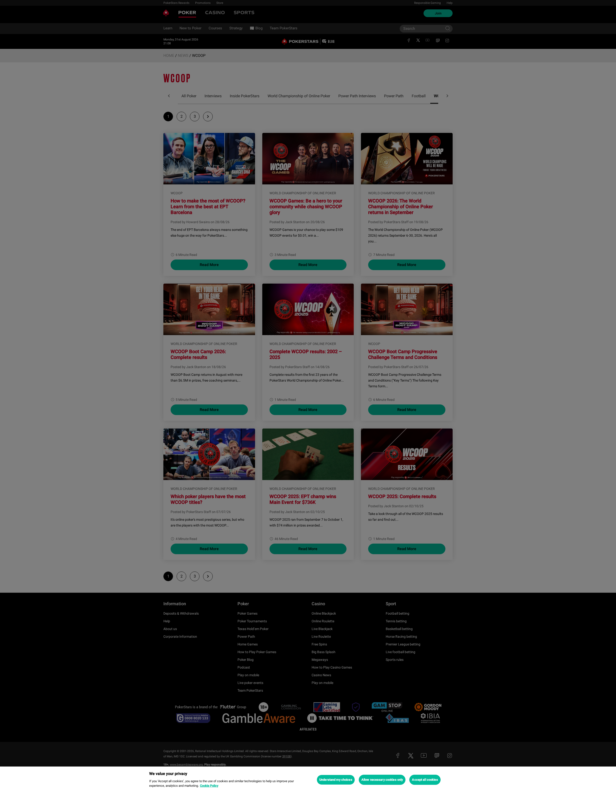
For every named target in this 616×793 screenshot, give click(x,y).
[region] (308, 780)
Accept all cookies (425, 779)
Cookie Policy (209, 785)
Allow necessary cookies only (382, 779)
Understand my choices (335, 779)
